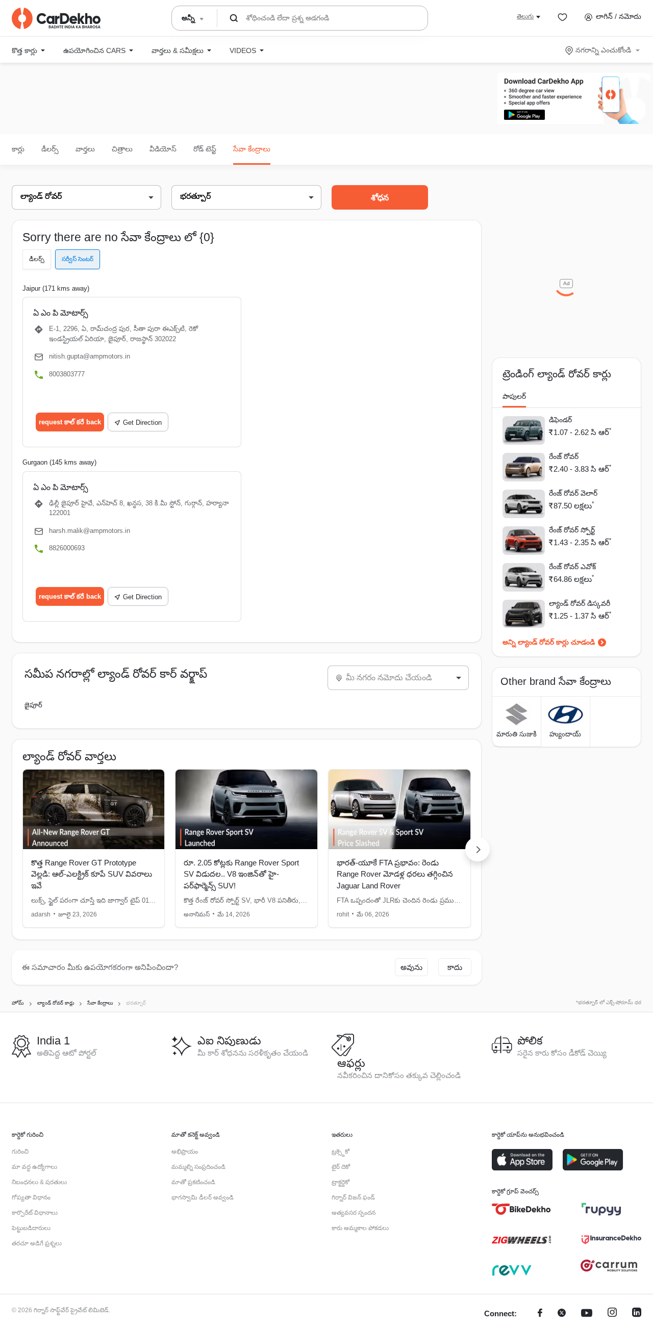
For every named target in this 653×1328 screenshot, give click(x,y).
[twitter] (562, 1314)
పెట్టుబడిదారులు (31, 1228)
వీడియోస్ (163, 149)
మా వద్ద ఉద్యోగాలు (34, 1166)
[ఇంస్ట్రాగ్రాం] (612, 1314)
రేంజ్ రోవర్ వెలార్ (573, 493)
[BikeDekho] (521, 1209)
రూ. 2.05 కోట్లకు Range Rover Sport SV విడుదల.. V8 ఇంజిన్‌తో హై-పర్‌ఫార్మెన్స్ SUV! (241, 874)
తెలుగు (525, 16)
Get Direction (142, 422)
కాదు (454, 967)
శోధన (380, 197)
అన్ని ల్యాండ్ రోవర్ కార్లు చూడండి (549, 642)
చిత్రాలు (122, 149)
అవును (411, 967)
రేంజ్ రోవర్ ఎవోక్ (572, 567)
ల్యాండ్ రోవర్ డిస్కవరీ (579, 603)
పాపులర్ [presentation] (514, 396)
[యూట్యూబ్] (586, 1314)
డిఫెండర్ (560, 420)
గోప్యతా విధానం (31, 1197)
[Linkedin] (636, 1314)
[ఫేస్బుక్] (540, 1314)
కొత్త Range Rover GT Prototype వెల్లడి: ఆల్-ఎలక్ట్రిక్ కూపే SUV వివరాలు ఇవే (91, 874)
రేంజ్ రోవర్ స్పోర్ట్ (572, 530)
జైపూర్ (33, 705)
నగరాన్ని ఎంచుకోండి (603, 50)
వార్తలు (85, 149)
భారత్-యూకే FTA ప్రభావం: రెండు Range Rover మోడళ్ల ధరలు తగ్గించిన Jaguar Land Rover (395, 874)
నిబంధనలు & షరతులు (39, 1182)
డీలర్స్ (50, 149)
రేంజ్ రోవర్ (564, 456)
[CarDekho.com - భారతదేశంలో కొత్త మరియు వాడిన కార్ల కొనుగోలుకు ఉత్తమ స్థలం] (56, 18)
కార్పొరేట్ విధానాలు (35, 1212)
